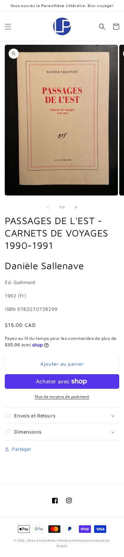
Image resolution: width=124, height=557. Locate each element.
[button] (8, 27)
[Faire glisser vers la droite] (76, 207)
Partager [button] (21, 449)
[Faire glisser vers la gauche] (48, 207)
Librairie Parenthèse (41, 540)
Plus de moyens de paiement (62, 396)
